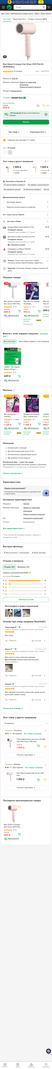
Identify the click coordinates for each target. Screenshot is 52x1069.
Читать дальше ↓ (12, 662)
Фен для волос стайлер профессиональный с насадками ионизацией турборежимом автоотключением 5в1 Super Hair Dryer (12, 416)
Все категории (9, 341)
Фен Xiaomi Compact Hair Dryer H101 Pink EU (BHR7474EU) (12, 826)
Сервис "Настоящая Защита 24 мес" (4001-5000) (11, 368)
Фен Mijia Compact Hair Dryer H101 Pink (30, 774)
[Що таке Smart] (38, 320)
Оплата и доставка (25, 755)
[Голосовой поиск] (43, 7)
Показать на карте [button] (18, 245)
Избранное (46, 1066)
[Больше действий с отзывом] (44, 640)
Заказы (17, 1066)
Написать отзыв (26, 600)
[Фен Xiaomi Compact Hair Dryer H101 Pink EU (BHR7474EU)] (12, 814)
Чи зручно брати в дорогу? (14, 185)
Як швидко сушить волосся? (39, 185)
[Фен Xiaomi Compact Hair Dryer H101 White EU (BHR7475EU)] (12, 291)
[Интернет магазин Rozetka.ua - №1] (9, 7)
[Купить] (19, 311)
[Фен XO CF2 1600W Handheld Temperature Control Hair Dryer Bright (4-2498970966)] (32, 291)
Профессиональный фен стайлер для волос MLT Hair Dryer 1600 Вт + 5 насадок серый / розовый (32, 416)
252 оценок (18, 768)
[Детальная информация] (14, 390)
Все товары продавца (32, 734)
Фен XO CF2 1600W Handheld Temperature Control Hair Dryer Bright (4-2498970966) (31, 303)
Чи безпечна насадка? (32, 189)
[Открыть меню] (3, 7)
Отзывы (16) (9, 567)
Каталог (4, 1066)
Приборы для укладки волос (22, 14)
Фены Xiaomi (46, 14)
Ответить (12, 640)
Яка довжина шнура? (12, 189)
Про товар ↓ (13, 132)
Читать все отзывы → (13, 708)
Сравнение (31, 1066)
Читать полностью (13, 473)
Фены (37, 14)
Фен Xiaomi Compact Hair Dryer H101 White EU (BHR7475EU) (12, 303)
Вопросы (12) (23, 567)
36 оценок (17, 734)
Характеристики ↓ (38, 132)
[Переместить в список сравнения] (38, 105)
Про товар (7, 19)
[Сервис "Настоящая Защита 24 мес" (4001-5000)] (12, 356)
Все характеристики (14, 529)
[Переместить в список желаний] (44, 105)
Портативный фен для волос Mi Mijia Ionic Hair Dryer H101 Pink (31, 741)
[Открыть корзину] (48, 7)
